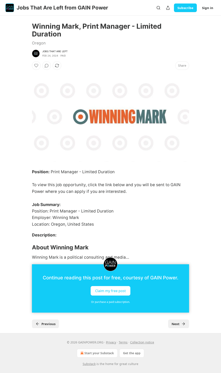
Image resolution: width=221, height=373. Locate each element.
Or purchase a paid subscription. (110, 302)
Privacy (111, 342)
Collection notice (142, 342)
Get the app (131, 353)
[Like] (36, 65)
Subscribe (185, 8)
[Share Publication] (168, 7)
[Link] (25, 247)
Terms (123, 342)
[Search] (158, 7)
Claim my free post (110, 290)
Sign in (207, 8)
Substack (89, 364)
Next (176, 324)
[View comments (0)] (46, 65)
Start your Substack (99, 353)
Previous (48, 324)
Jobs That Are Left (55, 51)
